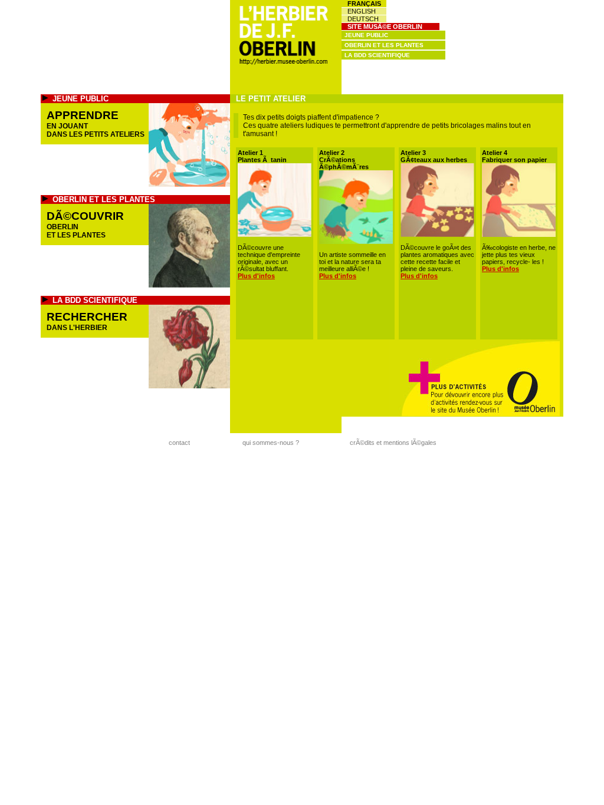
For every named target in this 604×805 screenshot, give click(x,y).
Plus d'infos (256, 275)
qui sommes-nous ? (270, 442)
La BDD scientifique (377, 55)
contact (179, 442)
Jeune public (366, 35)
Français (364, 3)
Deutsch (363, 18)
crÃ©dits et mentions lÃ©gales (393, 442)
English (361, 11)
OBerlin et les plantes (384, 45)
